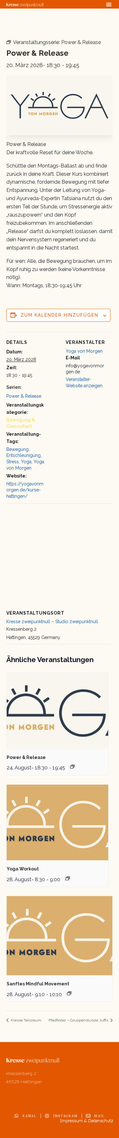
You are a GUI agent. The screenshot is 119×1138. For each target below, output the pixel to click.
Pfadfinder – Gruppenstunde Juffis (79, 1020)
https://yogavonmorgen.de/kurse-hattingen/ (24, 490)
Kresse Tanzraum (25, 1020)
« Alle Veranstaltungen (36, 25)
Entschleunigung (23, 455)
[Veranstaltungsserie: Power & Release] (72, 766)
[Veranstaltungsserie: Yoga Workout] (67, 878)
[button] (108, 4)
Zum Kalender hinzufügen (59, 315)
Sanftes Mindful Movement (38, 983)
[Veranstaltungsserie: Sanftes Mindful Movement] (69, 993)
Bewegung (17, 449)
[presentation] (57, 711)
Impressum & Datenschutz (86, 1120)
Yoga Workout (23, 868)
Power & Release (23, 396)
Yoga (26, 461)
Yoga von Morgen (84, 351)
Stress (12, 461)
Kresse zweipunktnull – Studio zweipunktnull (52, 621)
